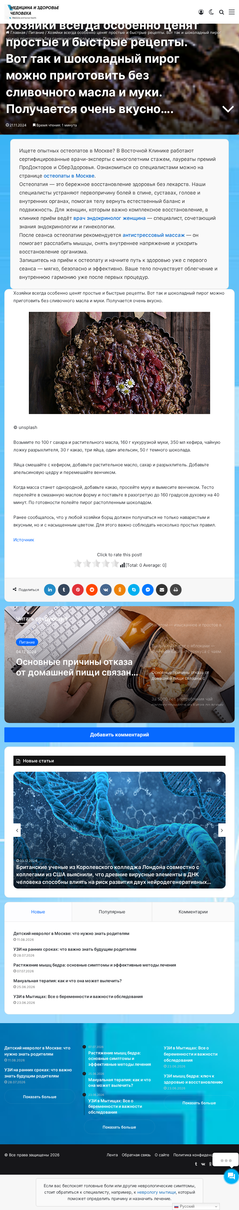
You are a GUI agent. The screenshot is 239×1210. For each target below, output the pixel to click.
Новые (38, 912)
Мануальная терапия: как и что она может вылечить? (67, 980)
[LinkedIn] (50, 590)
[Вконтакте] (106, 590)
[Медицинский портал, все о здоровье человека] (32, 12)
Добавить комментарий (119, 735)
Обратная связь (136, 1154)
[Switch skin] (211, 13)
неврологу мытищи (156, 1192)
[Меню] (232, 13)
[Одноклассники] (120, 590)
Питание (27, 642)
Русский (186, 1206)
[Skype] (134, 590)
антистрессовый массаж (154, 235)
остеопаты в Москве (69, 176)
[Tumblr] (64, 590)
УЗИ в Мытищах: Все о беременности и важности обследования (78, 996)
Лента (112, 1154)
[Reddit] (92, 590)
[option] (119, 664)
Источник (23, 540)
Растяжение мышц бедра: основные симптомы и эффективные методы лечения (94, 964)
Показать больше (40, 1096)
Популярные (112, 912)
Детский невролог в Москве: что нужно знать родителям (71, 933)
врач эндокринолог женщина (109, 218)
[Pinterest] (78, 590)
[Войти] (201, 13)
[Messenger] (148, 590)
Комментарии (193, 912)
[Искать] (221, 13)
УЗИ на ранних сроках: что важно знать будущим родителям (74, 949)
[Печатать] (176, 590)
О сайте (162, 1154)
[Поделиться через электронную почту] (162, 590)
